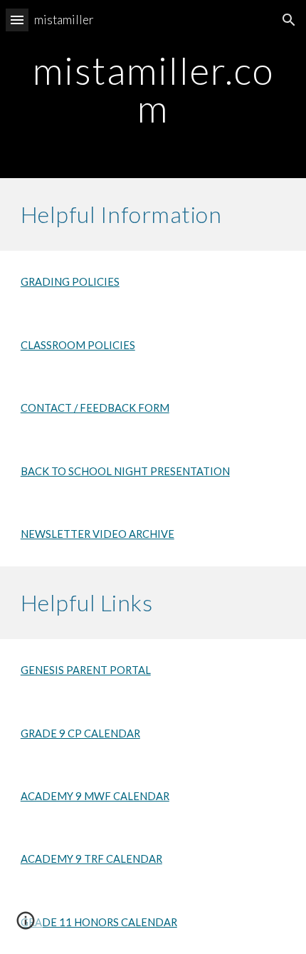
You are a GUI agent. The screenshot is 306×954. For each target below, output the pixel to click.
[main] (153, 89)
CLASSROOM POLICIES (78, 345)
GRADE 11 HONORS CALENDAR (99, 922)
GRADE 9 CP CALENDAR (80, 733)
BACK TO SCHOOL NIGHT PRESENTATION (125, 471)
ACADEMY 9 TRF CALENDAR (91, 859)
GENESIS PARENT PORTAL (86, 670)
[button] (17, 19)
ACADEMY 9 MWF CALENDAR (95, 796)
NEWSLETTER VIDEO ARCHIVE (97, 534)
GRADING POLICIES (70, 282)
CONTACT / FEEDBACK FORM (95, 408)
